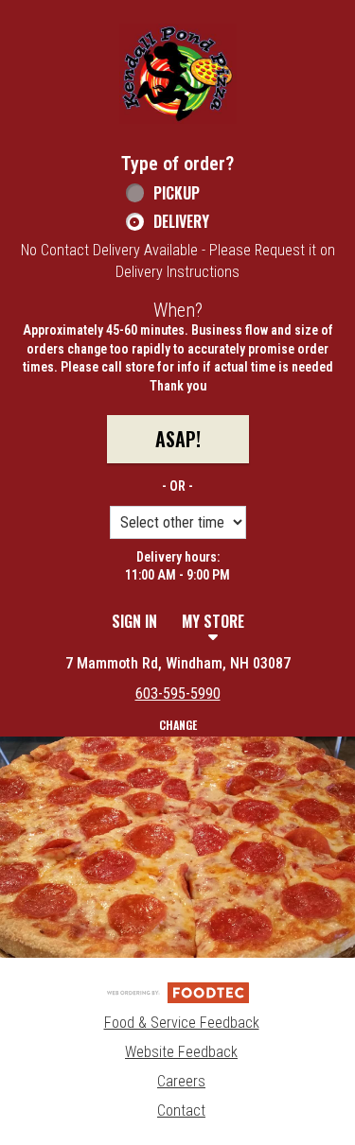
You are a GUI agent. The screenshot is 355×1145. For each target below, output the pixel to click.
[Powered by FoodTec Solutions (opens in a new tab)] (178, 991)
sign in (134, 621)
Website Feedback (181, 1052)
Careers (181, 1081)
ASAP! (178, 439)
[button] (178, 73)
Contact (181, 1110)
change (178, 725)
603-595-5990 (178, 694)
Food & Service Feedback (181, 1023)
